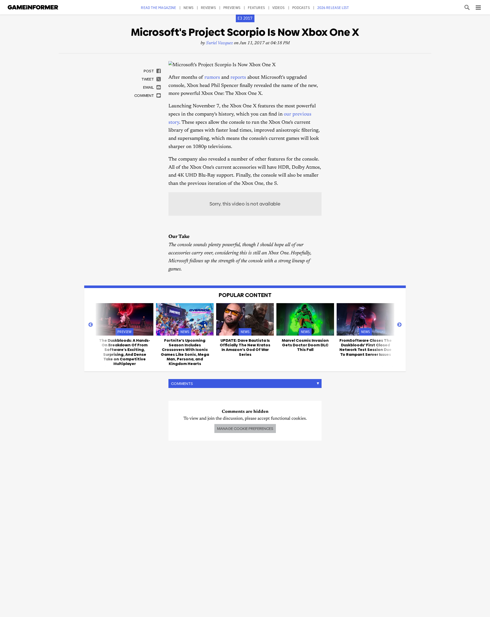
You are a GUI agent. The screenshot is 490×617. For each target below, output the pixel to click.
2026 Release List (333, 7)
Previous (90, 324)
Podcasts (301, 7)
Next (399, 324)
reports (238, 77)
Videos (278, 7)
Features (256, 7)
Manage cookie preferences (245, 428)
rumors (212, 77)
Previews (231, 7)
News (188, 7)
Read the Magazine (158, 7)
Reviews (208, 7)
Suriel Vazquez (219, 43)
